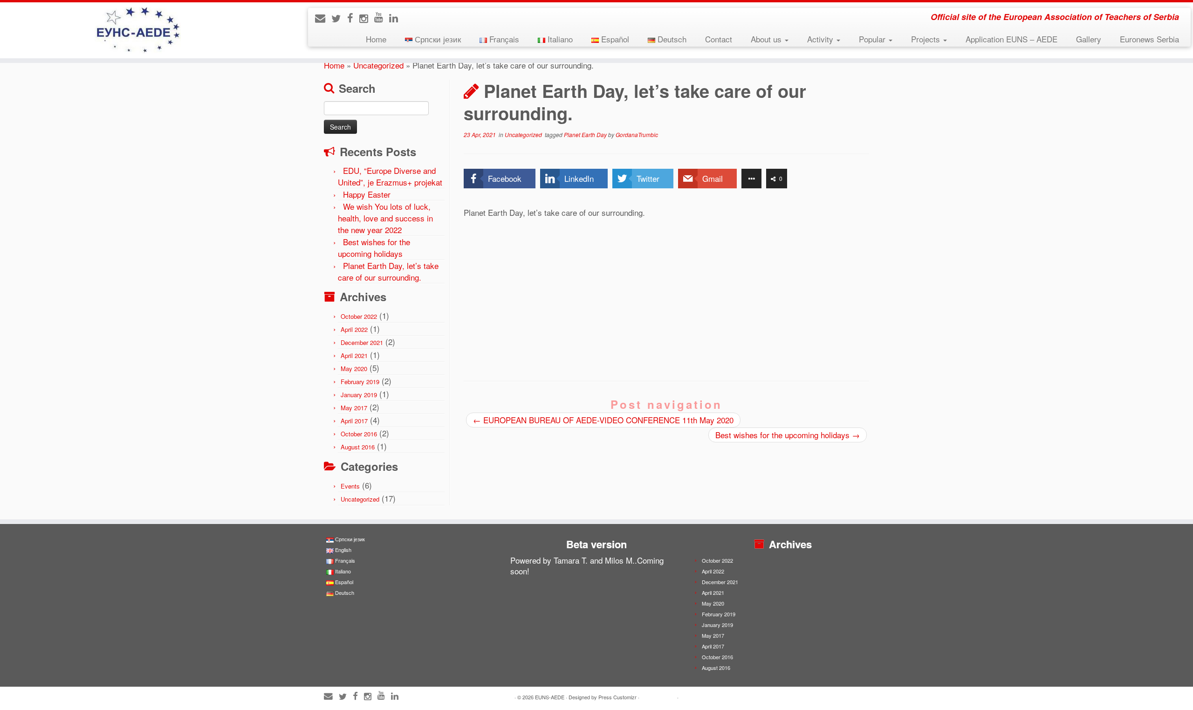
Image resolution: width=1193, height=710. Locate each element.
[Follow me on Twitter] (339, 18)
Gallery (1088, 39)
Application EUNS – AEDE (1011, 39)
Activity (821, 39)
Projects (926, 39)
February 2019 (360, 381)
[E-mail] (323, 17)
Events (350, 486)
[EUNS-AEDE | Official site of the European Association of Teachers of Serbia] (137, 30)
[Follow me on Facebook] (353, 17)
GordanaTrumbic (637, 134)
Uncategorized (378, 65)
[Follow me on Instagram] (366, 18)
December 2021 (362, 342)
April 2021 (354, 355)
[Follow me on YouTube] (381, 16)
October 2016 (359, 433)
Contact (718, 39)
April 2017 (354, 420)
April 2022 (354, 329)
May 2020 (354, 368)
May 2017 (354, 407)
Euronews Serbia (1149, 39)
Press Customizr (617, 697)
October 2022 (359, 316)
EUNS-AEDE (549, 697)
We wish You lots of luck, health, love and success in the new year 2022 (385, 217)
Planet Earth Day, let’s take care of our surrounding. (388, 271)
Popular (873, 39)
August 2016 (358, 446)
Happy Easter (367, 194)
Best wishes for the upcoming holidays (374, 247)
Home (376, 39)
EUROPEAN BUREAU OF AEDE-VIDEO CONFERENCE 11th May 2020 (603, 420)
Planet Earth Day (586, 134)
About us (767, 39)
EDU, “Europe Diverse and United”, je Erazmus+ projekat (390, 176)
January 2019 (359, 394)
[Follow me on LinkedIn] (396, 17)
